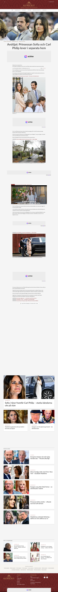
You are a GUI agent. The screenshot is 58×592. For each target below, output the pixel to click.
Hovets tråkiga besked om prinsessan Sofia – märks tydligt (26, 139)
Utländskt (24, 10)
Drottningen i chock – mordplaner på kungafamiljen (25, 299)
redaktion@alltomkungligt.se (34, 577)
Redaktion (44, 10)
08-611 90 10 (32, 580)
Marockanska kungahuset (37, 569)
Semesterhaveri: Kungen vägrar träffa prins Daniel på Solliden (27, 300)
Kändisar (29, 10)
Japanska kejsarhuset (23, 569)
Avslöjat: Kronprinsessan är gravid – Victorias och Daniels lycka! (27, 76)
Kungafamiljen (17, 10)
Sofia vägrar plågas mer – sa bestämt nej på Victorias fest (26, 298)
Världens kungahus (36, 10)
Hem (12, 10)
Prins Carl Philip (22, 41)
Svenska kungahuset (7, 41)
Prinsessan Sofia (15, 41)
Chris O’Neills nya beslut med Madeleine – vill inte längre (26, 232)
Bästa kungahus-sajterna (21, 584)
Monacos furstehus (44, 569)
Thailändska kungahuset (30, 569)
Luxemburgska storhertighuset (16, 569)
